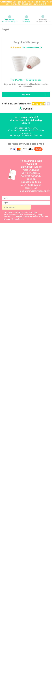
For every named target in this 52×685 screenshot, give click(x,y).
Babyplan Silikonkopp (26, 42)
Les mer (26, 94)
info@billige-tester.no (26, 127)
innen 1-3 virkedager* (9, 20)
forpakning (26, 20)
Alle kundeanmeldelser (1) (32, 47)
